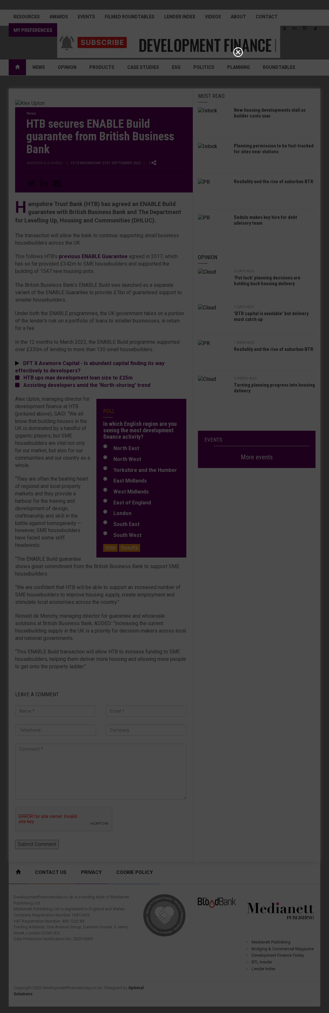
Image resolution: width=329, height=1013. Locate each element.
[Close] (238, 52)
